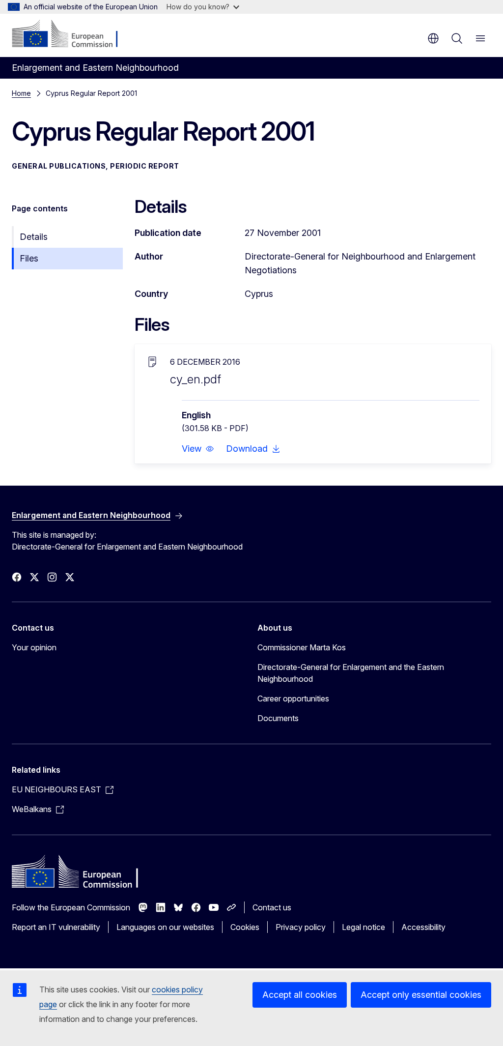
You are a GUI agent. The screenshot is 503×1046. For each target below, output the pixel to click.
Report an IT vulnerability (56, 927)
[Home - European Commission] (71, 34)
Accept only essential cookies (421, 994)
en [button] (433, 38)
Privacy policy (301, 927)
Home (21, 93)
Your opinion (34, 647)
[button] (198, 449)
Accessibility (423, 927)
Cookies (244, 927)
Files (29, 258)
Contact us (271, 907)
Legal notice (363, 927)
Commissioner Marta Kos (301, 647)
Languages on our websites (165, 927)
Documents (278, 718)
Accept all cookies (299, 994)
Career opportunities (293, 698)
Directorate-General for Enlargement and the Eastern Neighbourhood (350, 673)
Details (34, 237)
